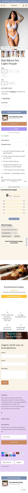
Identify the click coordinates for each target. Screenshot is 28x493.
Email (3, 360)
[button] (14, 201)
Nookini (7, 466)
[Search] (5, 5)
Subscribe (14, 442)
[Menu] (1, 5)
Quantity (4, 103)
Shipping (13, 92)
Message (4, 368)
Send (5, 382)
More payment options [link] (14, 132)
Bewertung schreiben (14, 218)
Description (5, 140)
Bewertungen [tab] (7, 225)
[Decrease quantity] (2, 106)
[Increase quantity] (8, 106)
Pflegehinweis (6, 144)
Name (3, 353)
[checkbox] (17, 236)
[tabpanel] (14, 243)
